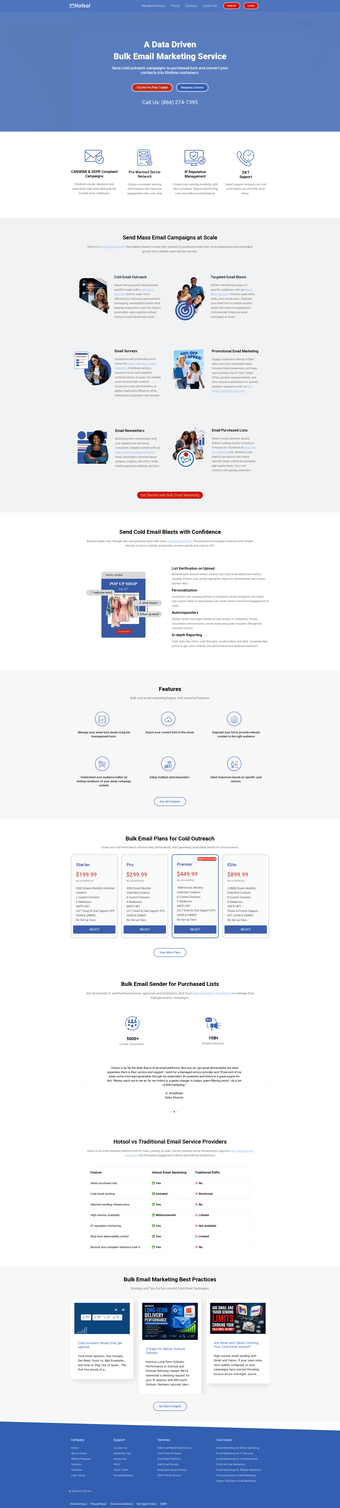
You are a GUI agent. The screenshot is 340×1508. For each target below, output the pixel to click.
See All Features (170, 801)
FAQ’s (117, 1464)
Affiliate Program (81, 1458)
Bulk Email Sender (168, 1464)
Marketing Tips (122, 1453)
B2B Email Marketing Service (174, 1447)
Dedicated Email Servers (172, 1469)
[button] (171, 1111)
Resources (120, 1458)
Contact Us (210, 5)
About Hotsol (79, 1453)
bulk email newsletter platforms (135, 452)
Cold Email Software (169, 1453)
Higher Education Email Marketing (236, 1480)
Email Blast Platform (169, 1458)
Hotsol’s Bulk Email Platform (212, 993)
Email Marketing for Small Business (237, 1458)
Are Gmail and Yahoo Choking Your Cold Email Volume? (236, 1345)
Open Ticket (121, 1469)
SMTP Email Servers (169, 1475)
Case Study (78, 1475)
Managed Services (153, 5)
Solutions (191, 5)
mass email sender (113, 246)
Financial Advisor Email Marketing (236, 1475)
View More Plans (170, 952)
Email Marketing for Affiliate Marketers (238, 1469)
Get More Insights (170, 1406)
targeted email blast (179, 541)
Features (76, 1464)
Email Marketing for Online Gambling (237, 1447)
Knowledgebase (123, 1475)
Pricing (175, 5)
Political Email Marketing (230, 1464)
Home (74, 1447)
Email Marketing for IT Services (234, 1453)
